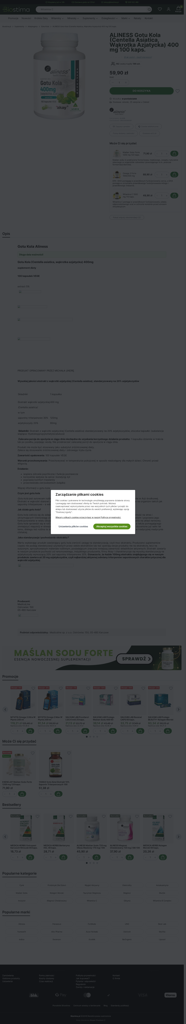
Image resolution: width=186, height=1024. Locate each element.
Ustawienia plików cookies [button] (73, 526)
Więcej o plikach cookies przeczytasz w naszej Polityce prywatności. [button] (88, 517)
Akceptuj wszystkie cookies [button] (111, 526)
